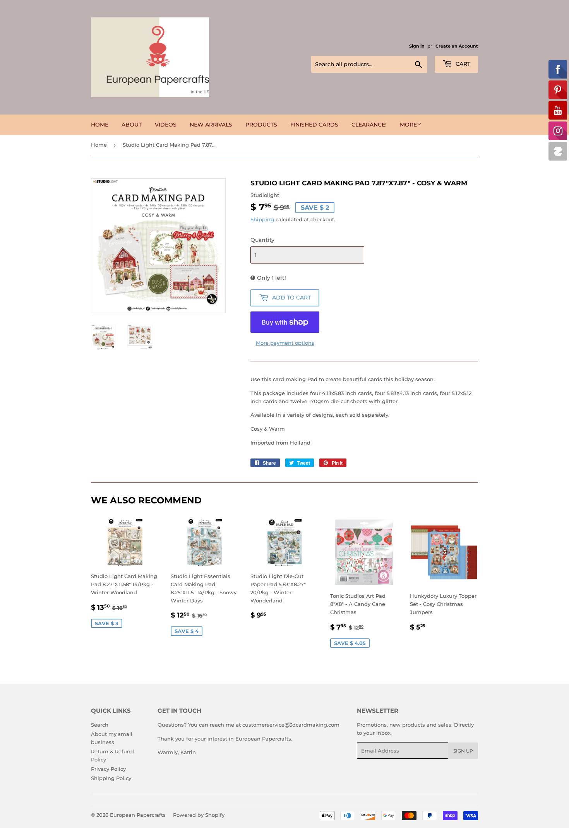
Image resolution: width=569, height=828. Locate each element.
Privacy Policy (108, 769)
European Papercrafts (138, 815)
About (132, 124)
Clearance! (369, 124)
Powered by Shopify (199, 815)
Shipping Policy (111, 778)
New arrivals (211, 124)
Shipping (262, 219)
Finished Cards (314, 124)
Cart (462, 63)
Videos (166, 124)
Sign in (417, 46)
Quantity (262, 239)
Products (261, 124)
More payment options (285, 343)
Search (99, 725)
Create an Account (456, 46)
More (408, 124)
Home (99, 124)
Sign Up (463, 751)
